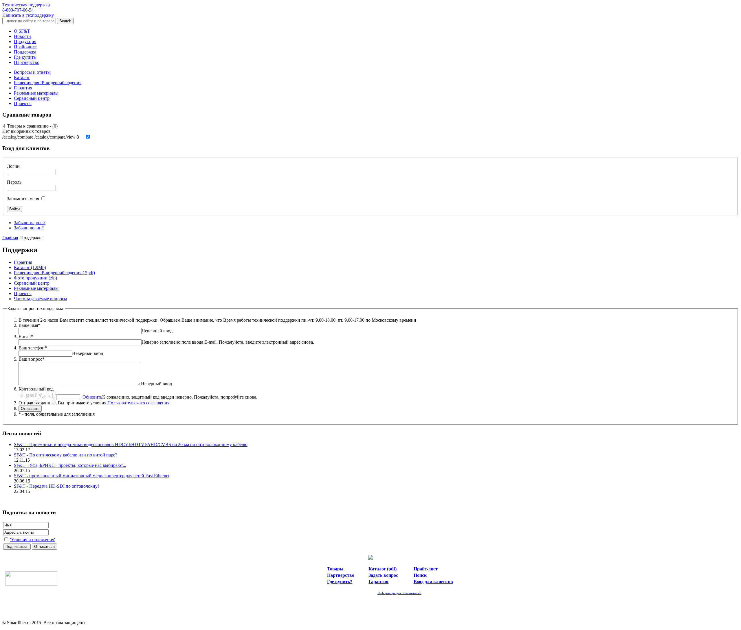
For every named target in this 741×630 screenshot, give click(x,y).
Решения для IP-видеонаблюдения (47, 82)
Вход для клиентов (433, 581)
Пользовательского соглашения (138, 402)
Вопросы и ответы (32, 72)
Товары (335, 568)
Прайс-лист (25, 46)
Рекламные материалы (36, 93)
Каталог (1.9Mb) (30, 267)
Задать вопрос (383, 575)
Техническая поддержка (26, 7)
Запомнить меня (23, 198)
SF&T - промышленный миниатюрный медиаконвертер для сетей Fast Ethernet (91, 475)
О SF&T (22, 31)
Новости (22, 36)
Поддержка (25, 51)
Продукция (25, 41)
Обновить (92, 397)
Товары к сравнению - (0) (30, 126)
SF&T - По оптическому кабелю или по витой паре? (65, 454)
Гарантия (23, 87)
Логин (13, 166)
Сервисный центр (31, 98)
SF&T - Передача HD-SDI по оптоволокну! (56, 486)
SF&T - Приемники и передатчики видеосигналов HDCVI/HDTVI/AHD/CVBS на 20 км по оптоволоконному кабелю (130, 444)
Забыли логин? (29, 227)
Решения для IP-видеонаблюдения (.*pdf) (54, 272)
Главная (10, 237)
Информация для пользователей (399, 593)
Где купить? (339, 581)
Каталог (22, 77)
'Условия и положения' (32, 539)
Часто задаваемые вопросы (40, 298)
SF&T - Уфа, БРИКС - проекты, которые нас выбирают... (70, 465)
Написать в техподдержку (28, 15)
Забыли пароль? (29, 222)
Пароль (14, 182)
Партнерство (26, 62)
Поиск (420, 575)
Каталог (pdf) (382, 568)
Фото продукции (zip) (35, 277)
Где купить (25, 57)
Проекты (23, 103)
